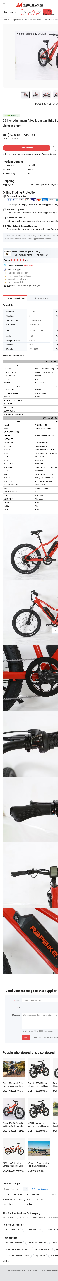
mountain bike (33, 1194)
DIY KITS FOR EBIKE (35, 1199)
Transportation (15, 20)
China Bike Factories (13, 1242)
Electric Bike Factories (37, 1242)
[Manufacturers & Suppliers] (29, 4)
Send (26, 1037)
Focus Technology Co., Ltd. (34, 1270)
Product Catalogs (40, 1189)
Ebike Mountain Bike (42, 1249)
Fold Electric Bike (12, 1229)
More (5, 1260)
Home (5, 20)
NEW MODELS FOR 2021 (13, 1199)
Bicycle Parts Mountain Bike (16, 1249)
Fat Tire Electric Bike (33, 1229)
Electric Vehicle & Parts (32, 20)
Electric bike (8, 1204)
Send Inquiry (27, 147)
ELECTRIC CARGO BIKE (12, 1194)
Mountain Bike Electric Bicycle (17, 1255)
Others (30, 1204)
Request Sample (49, 154)
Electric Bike (48, 20)
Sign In (7, 285)
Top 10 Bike (40, 1255)
